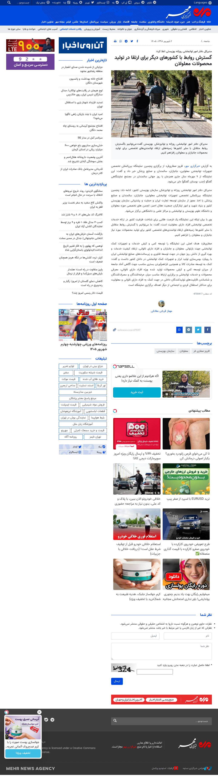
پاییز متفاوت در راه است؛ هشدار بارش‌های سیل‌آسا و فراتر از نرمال (85, 272)
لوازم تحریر (68, 366)
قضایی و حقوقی (179, 29)
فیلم (68, 22)
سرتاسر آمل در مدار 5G (90, 138)
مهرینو (64, 430)
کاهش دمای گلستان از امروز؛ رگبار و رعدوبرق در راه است (83, 283)
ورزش (113, 22)
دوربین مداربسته (82, 392)
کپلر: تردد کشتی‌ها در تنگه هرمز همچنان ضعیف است (81, 260)
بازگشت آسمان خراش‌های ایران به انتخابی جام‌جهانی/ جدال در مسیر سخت (81, 236)
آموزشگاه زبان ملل (83, 424)
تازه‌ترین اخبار (97, 60)
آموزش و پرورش (92, 29)
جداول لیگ (41, 2)
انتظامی (192, 29)
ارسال (117, 681)
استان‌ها (84, 22)
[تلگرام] (52, 720)
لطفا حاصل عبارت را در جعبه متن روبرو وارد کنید (184, 665)
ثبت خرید (137, 392)
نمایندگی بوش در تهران (73, 418)
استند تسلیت (86, 386)
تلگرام (149, 2)
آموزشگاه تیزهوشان (70, 411)
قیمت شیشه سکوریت (90, 373)
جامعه (134, 22)
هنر (188, 22)
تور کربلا (101, 386)
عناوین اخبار (205, 29)
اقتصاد (126, 22)
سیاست (104, 22)
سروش (137, 2)
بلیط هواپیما (98, 418)
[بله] (46, 720)
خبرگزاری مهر (192, 166)
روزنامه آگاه (71, 437)
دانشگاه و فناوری (156, 22)
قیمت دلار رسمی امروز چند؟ (87, 293)
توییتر (87, 2)
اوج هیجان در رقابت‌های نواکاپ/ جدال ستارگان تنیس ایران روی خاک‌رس (82, 93)
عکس (75, 22)
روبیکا (76, 2)
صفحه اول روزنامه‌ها (92, 304)
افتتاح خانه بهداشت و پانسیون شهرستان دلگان (86, 81)
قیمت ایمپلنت (68, 405)
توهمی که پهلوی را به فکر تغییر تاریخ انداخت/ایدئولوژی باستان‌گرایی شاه (83, 248)
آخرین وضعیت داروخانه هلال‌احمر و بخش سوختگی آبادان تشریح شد (83, 159)
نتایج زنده (56, 2)
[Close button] (39, 712)
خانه (209, 22)
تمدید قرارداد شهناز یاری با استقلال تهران (84, 104)
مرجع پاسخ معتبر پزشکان (82, 398)
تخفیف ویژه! (23, 753)
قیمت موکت (68, 379)
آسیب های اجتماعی (47, 29)
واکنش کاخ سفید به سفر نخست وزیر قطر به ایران (83, 205)
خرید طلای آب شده (93, 379)
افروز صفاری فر (202, 351)
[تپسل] (115, 366)
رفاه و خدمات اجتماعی (71, 29)
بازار (119, 22)
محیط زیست (108, 29)
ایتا (65, 2)
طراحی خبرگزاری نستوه (193, 768)
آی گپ (125, 2)
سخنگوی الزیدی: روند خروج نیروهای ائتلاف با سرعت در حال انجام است (83, 193)
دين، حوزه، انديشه (175, 22)
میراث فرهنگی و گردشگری (147, 29)
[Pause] (166, 394)
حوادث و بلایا (29, 29)
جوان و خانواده (125, 29)
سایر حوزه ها (14, 29)
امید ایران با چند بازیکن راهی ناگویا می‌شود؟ (84, 116)
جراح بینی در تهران (93, 366)
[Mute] (172, 394)
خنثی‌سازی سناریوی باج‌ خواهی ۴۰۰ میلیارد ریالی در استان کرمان (84, 147)
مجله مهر (60, 22)
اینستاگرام (101, 2)
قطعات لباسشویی (95, 411)
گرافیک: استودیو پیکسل (163, 768)
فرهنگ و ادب (198, 22)
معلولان (184, 351)
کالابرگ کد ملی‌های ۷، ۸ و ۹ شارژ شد (82, 215)
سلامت (142, 22)
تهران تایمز (95, 437)
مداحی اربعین (67, 386)
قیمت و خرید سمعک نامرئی (89, 430)
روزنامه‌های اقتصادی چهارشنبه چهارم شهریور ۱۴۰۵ (87, 347)
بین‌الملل (94, 22)
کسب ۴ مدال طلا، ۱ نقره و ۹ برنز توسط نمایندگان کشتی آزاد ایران (82, 224)
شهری (165, 29)
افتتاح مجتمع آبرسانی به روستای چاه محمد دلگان (83, 128)
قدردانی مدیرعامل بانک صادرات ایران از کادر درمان (81, 171)
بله (113, 2)
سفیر (66, 373)
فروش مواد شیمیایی (93, 405)
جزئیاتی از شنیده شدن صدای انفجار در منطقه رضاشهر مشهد (82, 69)
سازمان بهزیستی (165, 351)
